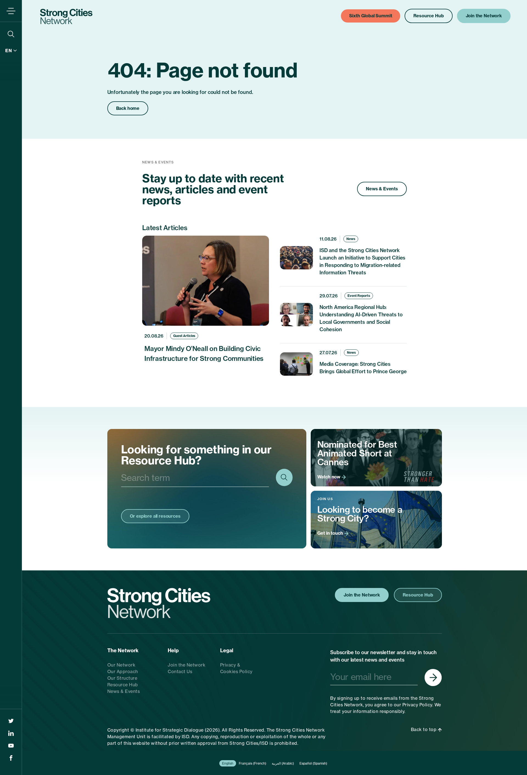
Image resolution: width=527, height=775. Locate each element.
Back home (128, 108)
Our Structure (122, 678)
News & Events (382, 188)
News (350, 239)
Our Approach (122, 671)
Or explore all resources (155, 516)
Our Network (121, 665)
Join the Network (186, 665)
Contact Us (180, 671)
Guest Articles (184, 336)
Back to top (424, 729)
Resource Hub (122, 684)
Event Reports (358, 296)
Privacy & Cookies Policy (236, 668)
